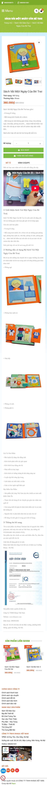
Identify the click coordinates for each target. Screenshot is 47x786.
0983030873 (8, 2)
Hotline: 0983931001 (9, 744)
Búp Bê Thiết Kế (7, 713)
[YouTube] (17, 772)
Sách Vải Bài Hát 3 (33, 667)
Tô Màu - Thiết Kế (8, 724)
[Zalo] (8, 772)
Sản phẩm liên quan (17, 641)
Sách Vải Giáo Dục (8, 711)
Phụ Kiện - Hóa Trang (9, 722)
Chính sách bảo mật (9, 703)
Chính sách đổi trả (8, 698)
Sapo (14, 783)
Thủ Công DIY (7, 727)
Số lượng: (7, 143)
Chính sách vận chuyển (10, 695)
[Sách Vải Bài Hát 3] (34, 654)
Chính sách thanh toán (10, 692)
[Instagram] (13, 772)
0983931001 (24, 2)
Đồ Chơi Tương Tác (9, 716)
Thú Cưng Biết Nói (8, 730)
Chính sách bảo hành (9, 701)
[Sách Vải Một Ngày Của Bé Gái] (12, 654)
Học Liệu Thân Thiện (9, 719)
